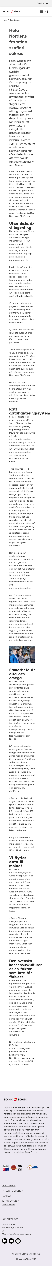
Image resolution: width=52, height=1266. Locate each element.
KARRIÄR (6, 1196)
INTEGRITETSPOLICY (12, 1191)
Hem (4, 20)
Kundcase (15, 20)
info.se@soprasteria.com (19, 1234)
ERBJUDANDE (8, 1185)
